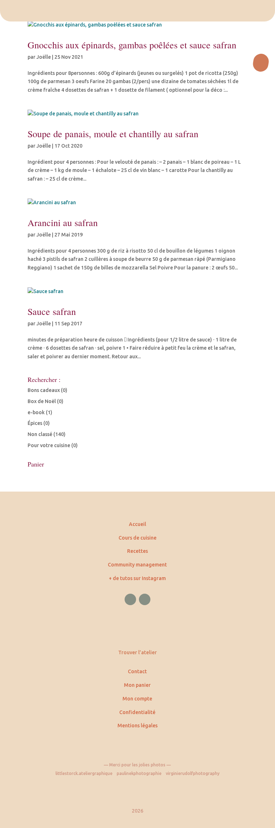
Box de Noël (42, 401)
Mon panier (137, 685)
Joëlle (44, 57)
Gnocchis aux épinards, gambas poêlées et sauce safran (132, 45)
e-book (36, 412)
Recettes (137, 551)
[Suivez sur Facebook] (130, 599)
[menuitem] (137, 10)
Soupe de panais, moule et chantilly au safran (113, 134)
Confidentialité (137, 712)
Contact (137, 671)
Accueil (137, 524)
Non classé (40, 434)
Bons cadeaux (44, 390)
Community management (137, 565)
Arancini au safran (63, 222)
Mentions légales (137, 725)
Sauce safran (52, 311)
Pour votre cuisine (49, 445)
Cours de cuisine (137, 538)
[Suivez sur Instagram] (144, 599)
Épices (35, 423)
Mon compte (137, 699)
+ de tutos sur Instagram (137, 578)
